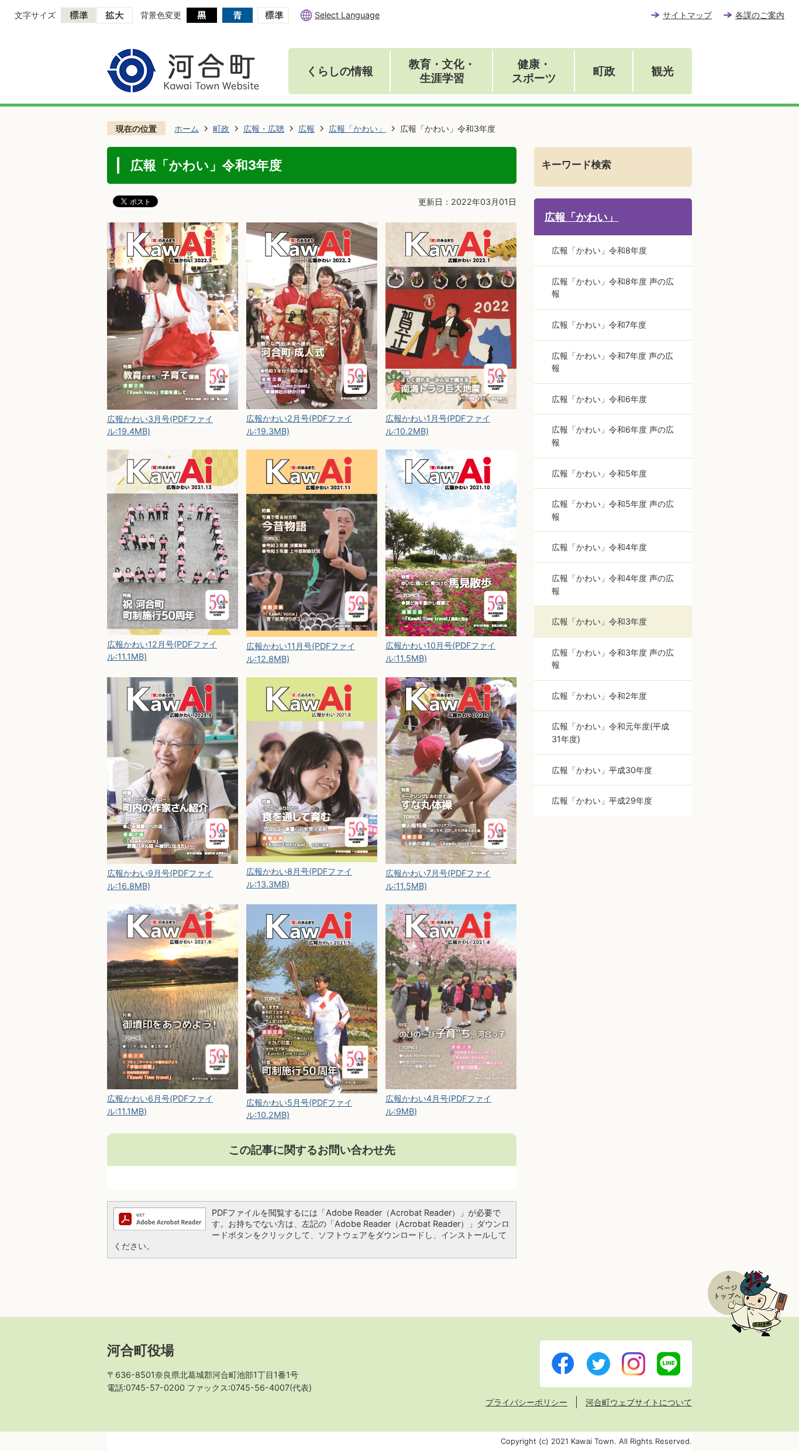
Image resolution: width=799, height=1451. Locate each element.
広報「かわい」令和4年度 (599, 547)
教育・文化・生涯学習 (442, 71)
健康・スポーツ (534, 71)
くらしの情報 (339, 71)
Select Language (347, 15)
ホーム (186, 128)
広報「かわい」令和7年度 (599, 325)
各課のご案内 (759, 15)
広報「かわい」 (357, 128)
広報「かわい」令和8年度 (599, 250)
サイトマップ (687, 15)
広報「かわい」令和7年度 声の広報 (612, 362)
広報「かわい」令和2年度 (599, 696)
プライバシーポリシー (526, 1402)
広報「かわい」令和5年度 (599, 473)
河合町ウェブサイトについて (639, 1402)
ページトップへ (747, 1303)
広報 (306, 128)
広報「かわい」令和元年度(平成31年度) (610, 732)
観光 (663, 71)
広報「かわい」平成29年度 (602, 800)
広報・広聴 (263, 128)
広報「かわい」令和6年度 (599, 399)
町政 (604, 71)
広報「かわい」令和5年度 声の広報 (613, 510)
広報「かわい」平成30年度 (602, 770)
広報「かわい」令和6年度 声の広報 (613, 435)
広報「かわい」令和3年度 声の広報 (613, 658)
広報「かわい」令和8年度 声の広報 (613, 287)
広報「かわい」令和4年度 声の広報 (613, 584)
